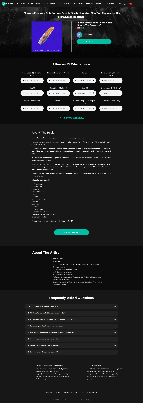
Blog (119, 4)
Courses (100, 4)
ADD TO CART (73, 232)
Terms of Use (74, 399)
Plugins (89, 4)
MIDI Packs (78, 4)
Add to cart (95, 42)
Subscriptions (65, 4)
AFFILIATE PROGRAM (89, 392)
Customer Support (70, 392)
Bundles (110, 4)
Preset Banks (49, 4)
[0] (128, 4)
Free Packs (20, 4)
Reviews (49, 392)
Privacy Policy (85, 399)
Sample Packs (34, 4)
